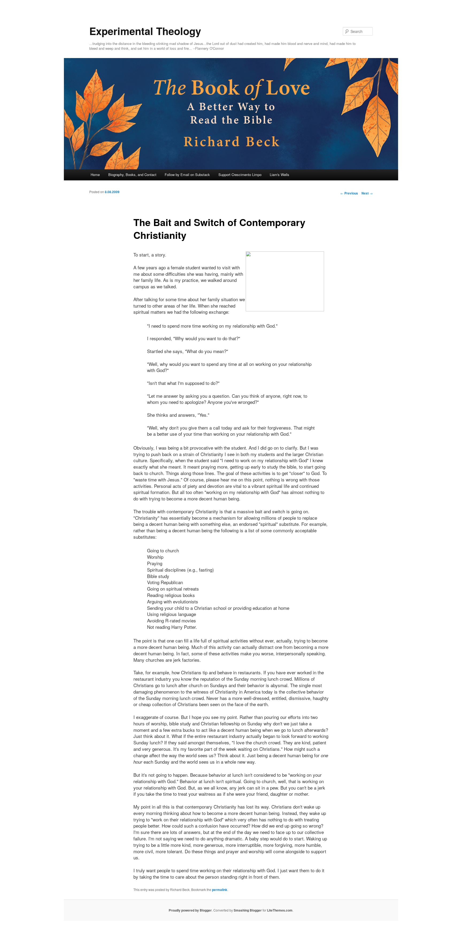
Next (367, 193)
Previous (349, 193)
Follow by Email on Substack (187, 174)
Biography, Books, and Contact (132, 174)
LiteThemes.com (279, 910)
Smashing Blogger (248, 910)
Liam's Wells (279, 174)
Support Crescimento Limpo (239, 174)
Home (95, 174)
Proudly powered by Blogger (190, 910)
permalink (219, 889)
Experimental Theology (145, 31)
